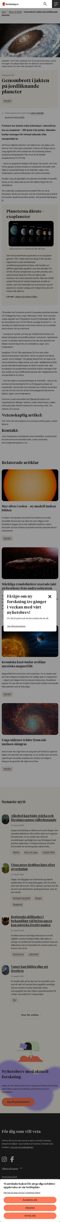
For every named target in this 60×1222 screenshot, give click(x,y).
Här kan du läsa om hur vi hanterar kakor (22, 1193)
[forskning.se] (9, 4)
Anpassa (30, 1207)
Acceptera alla (30, 1200)
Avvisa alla (30, 1215)
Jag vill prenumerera (16, 626)
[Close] (50, 596)
